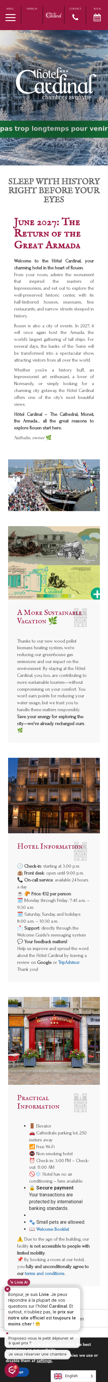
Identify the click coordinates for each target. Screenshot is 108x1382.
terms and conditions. (45, 1273)
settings (44, 1361)
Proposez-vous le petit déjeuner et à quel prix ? (41, 1340)
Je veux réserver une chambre (37, 1354)
